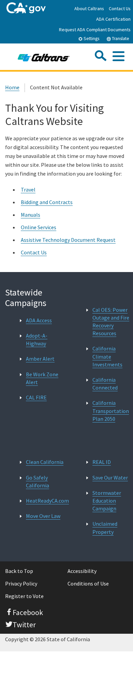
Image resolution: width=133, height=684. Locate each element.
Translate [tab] (120, 38)
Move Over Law (43, 515)
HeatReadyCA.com (47, 500)
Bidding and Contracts (47, 202)
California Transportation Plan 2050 (110, 410)
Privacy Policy (21, 583)
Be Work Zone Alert (42, 378)
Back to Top (19, 571)
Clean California (44, 461)
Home (12, 87)
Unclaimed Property (104, 527)
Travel (28, 189)
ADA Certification (113, 19)
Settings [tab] (91, 38)
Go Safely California (37, 481)
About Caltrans (89, 8)
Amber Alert (40, 358)
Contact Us (120, 8)
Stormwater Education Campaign (106, 500)
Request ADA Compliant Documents (95, 29)
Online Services (38, 227)
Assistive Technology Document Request (68, 239)
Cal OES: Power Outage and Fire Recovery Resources (110, 321)
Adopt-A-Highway (36, 339)
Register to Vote (24, 596)
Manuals (30, 214)
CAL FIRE (36, 397)
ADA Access (39, 320)
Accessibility (82, 571)
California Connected (105, 383)
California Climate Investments (107, 356)
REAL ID (101, 461)
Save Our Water (110, 477)
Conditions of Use (88, 583)
